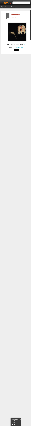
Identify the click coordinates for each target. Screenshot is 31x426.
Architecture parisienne (16, 16)
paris (22, 47)
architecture (17, 47)
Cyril (24, 44)
